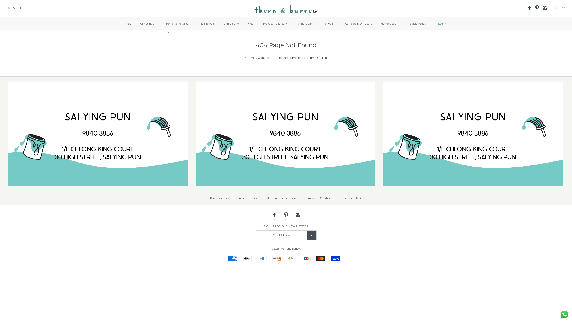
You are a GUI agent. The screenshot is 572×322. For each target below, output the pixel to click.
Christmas (148, 23)
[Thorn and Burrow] (286, 6)
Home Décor (391, 23)
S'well (330, 23)
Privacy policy (219, 198)
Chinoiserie (231, 23)
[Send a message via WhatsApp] (564, 314)
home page (297, 57)
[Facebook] (529, 8)
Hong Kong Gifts (179, 23)
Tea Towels (208, 23)
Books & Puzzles (275, 23)
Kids (251, 23)
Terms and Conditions (320, 198)
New (128, 23)
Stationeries (419, 23)
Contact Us (353, 198)
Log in (442, 23)
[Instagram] (544, 8)
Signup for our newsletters (286, 226)
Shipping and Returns (282, 198)
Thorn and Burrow (290, 248)
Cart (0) (560, 8)
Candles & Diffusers (358, 23)
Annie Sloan (306, 23)
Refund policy (248, 198)
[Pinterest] (537, 8)
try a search (318, 57)
